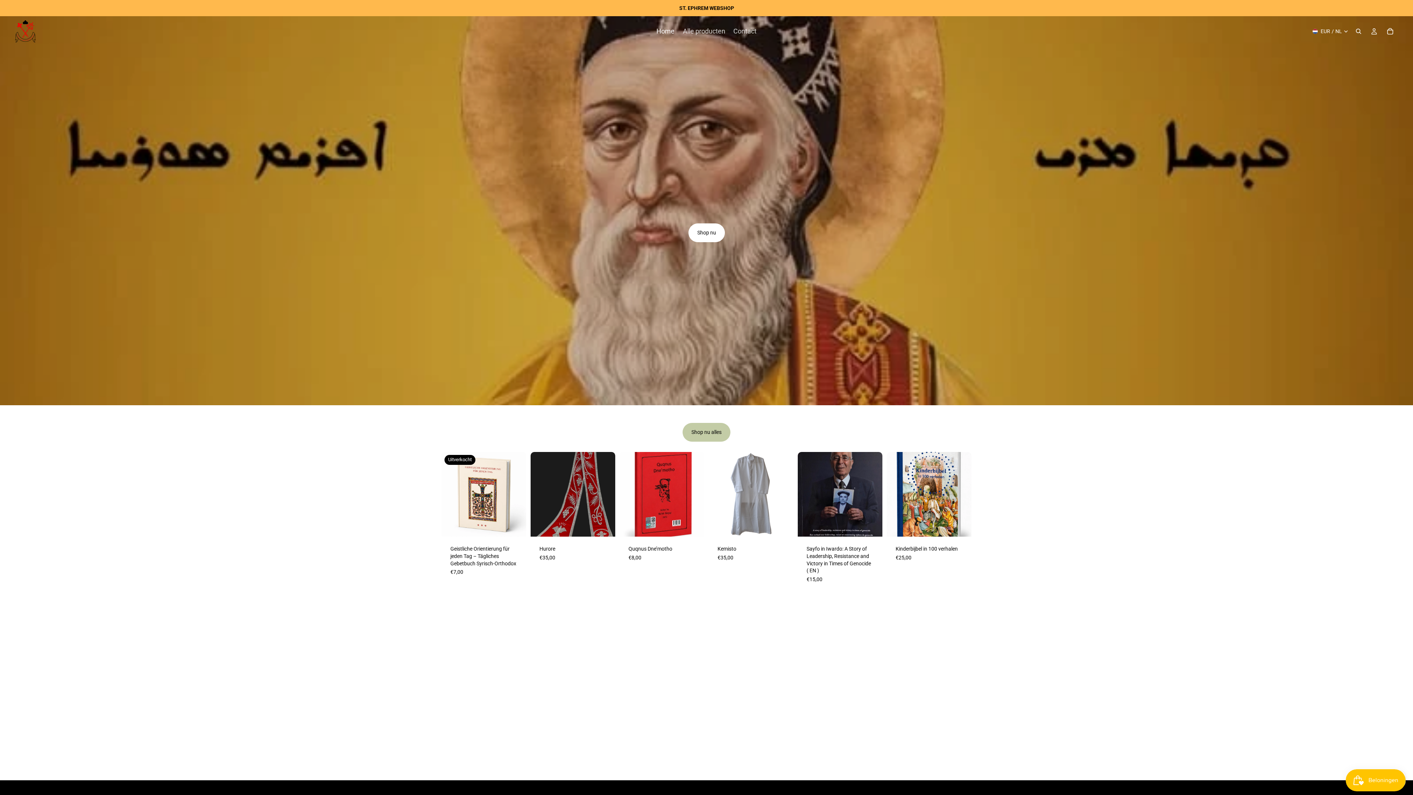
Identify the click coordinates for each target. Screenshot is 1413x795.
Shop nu (706, 233)
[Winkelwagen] (1390, 31)
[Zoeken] (1358, 31)
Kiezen (788, 525)
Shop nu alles (706, 432)
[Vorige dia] (539, 494)
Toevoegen (699, 525)
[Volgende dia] (607, 494)
